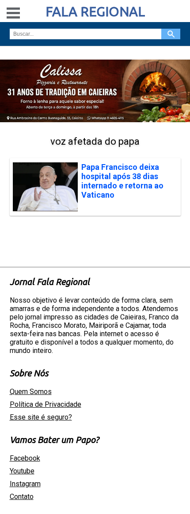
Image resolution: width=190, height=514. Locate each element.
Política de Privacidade (45, 404)
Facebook (25, 458)
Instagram (25, 484)
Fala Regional (95, 11)
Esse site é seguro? (41, 417)
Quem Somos (31, 391)
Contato (22, 496)
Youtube (22, 471)
